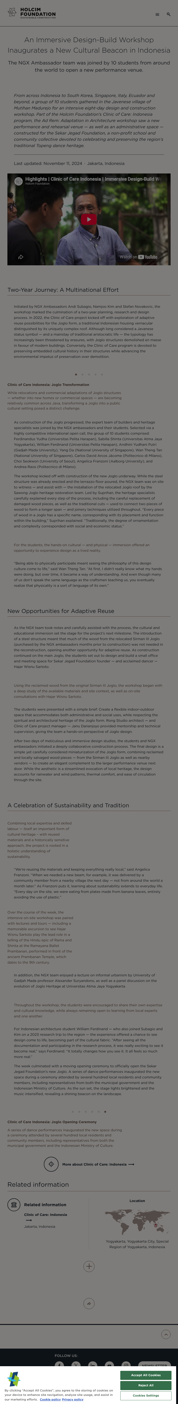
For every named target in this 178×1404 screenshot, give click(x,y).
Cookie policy (50, 1399)
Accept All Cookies (146, 1375)
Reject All (145, 1385)
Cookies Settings (146, 1396)
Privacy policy (72, 1399)
